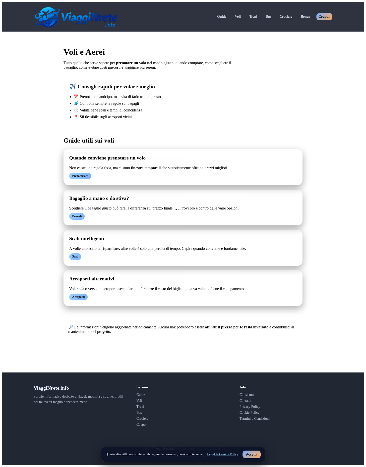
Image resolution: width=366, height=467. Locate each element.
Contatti (245, 401)
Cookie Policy (249, 413)
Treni (253, 16)
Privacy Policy (250, 407)
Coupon (324, 16)
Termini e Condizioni (255, 418)
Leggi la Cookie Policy (222, 454)
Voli (238, 16)
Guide (221, 16)
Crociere (286, 16)
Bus (268, 16)
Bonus (305, 16)
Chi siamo (247, 395)
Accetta (251, 454)
